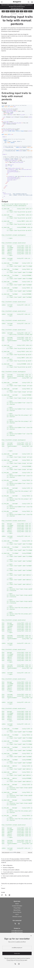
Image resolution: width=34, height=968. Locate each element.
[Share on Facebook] (2, 895)
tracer (30, 11)
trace (25, 11)
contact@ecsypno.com (17, 930)
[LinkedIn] (19, 923)
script (7, 11)
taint (21, 11)
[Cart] (32, 2)
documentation (15, 859)
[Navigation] (1, 2)
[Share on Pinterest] (9, 895)
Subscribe (17, 953)
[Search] (28, 2)
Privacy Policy (10, 960)
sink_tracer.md (5, 852)
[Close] (31, 935)
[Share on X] (5, 895)
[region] (17, 471)
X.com (14, 5)
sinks (17, 11)
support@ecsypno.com (17, 932)
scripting (12, 11)
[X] (15, 923)
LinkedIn (20, 5)
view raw (30, 852)
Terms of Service (20, 960)
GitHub (18, 852)
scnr (3, 11)
